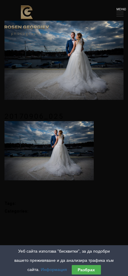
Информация (54, 269)
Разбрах (86, 269)
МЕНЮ (120, 9)
